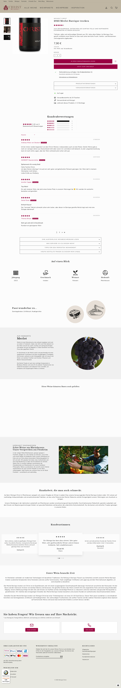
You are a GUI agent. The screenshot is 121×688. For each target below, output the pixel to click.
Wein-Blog (41, 1)
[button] (58, 25)
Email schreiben (31, 630)
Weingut (17, 1)
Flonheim (24, 1)
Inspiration (78, 8)
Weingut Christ (60, 18)
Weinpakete (46, 8)
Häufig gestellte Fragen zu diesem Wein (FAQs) (60, 251)
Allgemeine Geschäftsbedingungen (89, 650)
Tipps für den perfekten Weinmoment (60, 247)
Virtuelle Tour (32, 1)
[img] (25, 140)
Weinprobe (62, 8)
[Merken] (115, 61)
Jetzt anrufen (89, 630)
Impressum (85, 659)
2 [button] (59, 232)
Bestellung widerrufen (10, 671)
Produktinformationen (85, 83)
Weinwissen (49, 1)
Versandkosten (68, 48)
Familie (11, 1)
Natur (5, 1)
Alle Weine (30, 8)
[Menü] (9, 670)
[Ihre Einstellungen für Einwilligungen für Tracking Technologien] (118, 685)
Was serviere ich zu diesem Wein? (60, 243)
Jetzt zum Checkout (85, 66)
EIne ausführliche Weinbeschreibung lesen (60, 239)
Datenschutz (85, 654)
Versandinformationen (85, 88)
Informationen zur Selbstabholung (68, 77)
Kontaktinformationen (88, 657)
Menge (56, 52)
